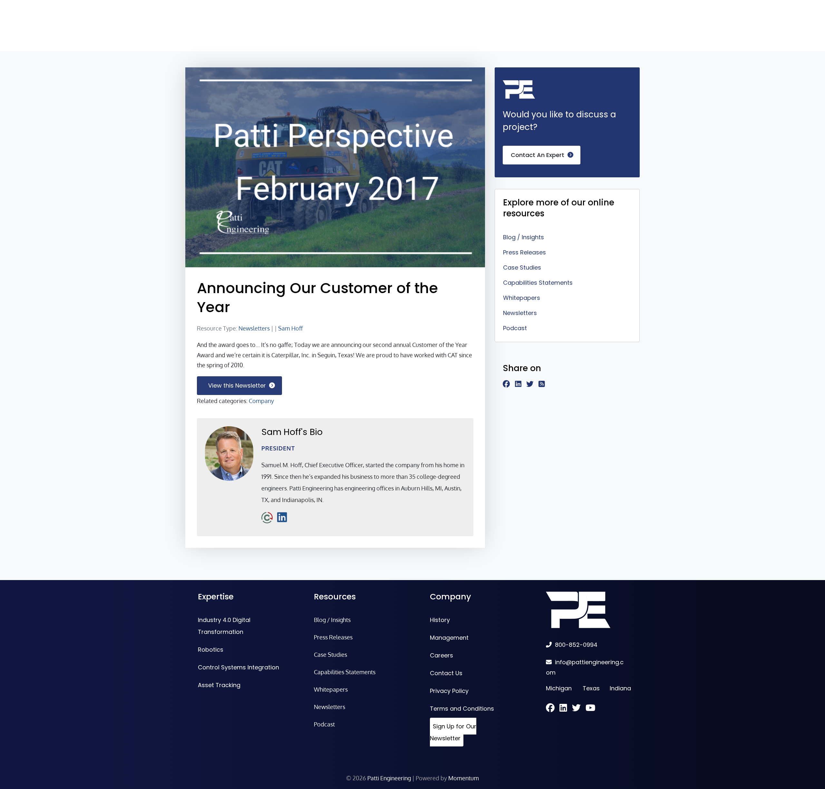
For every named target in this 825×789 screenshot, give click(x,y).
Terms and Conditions (462, 709)
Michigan (559, 688)
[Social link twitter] (532, 384)
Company (261, 400)
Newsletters (254, 328)
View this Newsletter (237, 385)
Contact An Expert (537, 155)
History (440, 620)
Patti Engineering (389, 778)
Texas (591, 688)
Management (449, 638)
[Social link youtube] (590, 708)
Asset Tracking (219, 685)
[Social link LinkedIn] (282, 517)
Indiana (620, 688)
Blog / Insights (523, 237)
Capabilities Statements (538, 283)
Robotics (210, 650)
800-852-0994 (576, 645)
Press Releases (524, 252)
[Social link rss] (544, 384)
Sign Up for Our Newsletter (453, 732)
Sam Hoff (290, 328)
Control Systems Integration (238, 667)
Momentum (463, 778)
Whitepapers (521, 298)
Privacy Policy (449, 691)
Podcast (515, 328)
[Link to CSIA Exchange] (267, 517)
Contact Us (446, 673)
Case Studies (522, 267)
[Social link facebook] (509, 384)
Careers (441, 655)
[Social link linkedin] (520, 384)
